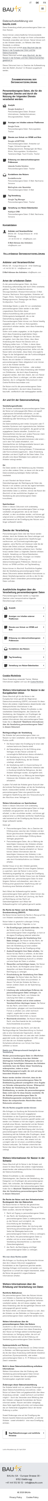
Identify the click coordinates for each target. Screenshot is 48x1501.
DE (37, 2)
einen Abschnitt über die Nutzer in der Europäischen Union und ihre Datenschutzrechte (22, 50)
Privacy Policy (16, 1497)
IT (30, 2)
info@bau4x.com (34, 1482)
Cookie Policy (32, 1497)
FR (44, 2)
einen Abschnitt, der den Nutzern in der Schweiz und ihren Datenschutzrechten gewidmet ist (23, 58)
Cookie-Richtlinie (36, 681)
